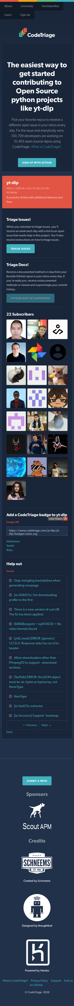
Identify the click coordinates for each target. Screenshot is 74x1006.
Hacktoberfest (50, 6)
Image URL (12, 522)
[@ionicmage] (37, 476)
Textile (10, 545)
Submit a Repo (37, 780)
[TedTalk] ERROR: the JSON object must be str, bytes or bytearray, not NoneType (35, 682)
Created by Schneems (37, 880)
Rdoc (9, 550)
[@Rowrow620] (58, 407)
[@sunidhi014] (37, 430)
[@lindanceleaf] (58, 476)
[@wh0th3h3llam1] (58, 338)
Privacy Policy (39, 980)
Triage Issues (20, 248)
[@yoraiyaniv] (16, 476)
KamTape (20, 696)
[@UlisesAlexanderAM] (16, 338)
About (8, 6)
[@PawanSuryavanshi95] (16, 453)
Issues (10, 571)
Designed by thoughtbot (37, 925)
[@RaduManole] (37, 407)
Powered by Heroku (37, 970)
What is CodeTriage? (46, 146)
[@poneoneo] (16, 407)
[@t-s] (16, 361)
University (27, 6)
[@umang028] (37, 453)
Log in (8, 14)
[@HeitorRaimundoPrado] (16, 430)
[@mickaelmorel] (37, 338)
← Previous (30, 725)
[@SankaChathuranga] (16, 499)
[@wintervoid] (58, 453)
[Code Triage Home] (37, 33)
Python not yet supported (30, 298)
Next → (46, 725)
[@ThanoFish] (58, 430)
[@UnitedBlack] (58, 384)
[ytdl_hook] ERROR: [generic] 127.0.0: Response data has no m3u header (34, 643)
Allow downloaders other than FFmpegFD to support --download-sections (33, 662)
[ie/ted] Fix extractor (28, 706)
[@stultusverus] (37, 361)
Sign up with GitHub (37, 162)
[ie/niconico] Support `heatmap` (36, 715)
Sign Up (25, 14)
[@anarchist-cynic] (16, 384)
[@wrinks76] (37, 384)
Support (56, 980)
